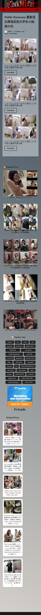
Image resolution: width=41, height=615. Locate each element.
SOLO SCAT (29, 382)
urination (9, 366)
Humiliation (19, 358)
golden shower (30, 346)
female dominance (13, 382)
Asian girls (30, 362)
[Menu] (37, 9)
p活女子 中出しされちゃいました (20, 197)
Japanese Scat (12, 378)
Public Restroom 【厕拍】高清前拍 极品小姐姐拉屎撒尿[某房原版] (20, 302)
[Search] (3, 9)
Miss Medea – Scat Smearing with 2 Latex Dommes (20, 330)
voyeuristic (31, 374)
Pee (33, 342)
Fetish (25, 342)
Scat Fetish (10, 358)
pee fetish (29, 354)
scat (18, 342)
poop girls (10, 346)
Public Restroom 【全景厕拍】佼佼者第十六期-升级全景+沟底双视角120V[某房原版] (20, 267)
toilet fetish (19, 362)
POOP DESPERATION (27, 366)
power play (10, 370)
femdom (9, 342)
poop (9, 362)
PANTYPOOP (20, 374)
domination (19, 346)
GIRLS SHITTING (27, 378)
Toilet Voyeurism (10, 33)
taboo (32, 370)
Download (10, 72)
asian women (22, 370)
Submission (13, 350)
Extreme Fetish (30, 358)
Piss (16, 366)
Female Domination (14, 354)
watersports (28, 350)
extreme (9, 374)
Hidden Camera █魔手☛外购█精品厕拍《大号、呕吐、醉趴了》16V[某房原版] (20, 231)
